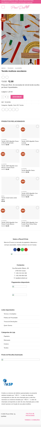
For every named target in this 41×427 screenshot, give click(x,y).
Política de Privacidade (11, 317)
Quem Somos (8, 325)
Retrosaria (7, 340)
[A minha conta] (35, 7)
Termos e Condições (10, 314)
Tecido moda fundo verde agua (9, 198)
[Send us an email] (18, 249)
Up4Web (3, 416)
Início (3, 68)
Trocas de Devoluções (10, 321)
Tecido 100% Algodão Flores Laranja (30, 142)
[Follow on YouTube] (26, 249)
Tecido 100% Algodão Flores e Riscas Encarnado (10, 142)
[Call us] (22, 249)
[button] (3, 6)
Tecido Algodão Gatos (28, 170)
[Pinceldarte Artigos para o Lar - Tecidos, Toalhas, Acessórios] (20, 7)
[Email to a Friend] (13, 109)
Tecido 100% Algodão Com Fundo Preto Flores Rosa (29, 223)
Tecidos (10, 68)
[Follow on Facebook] (15, 249)
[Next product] (3, 77)
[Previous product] (6, 77)
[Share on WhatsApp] (3, 109)
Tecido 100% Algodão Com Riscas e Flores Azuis (9, 166)
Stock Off (16, 105)
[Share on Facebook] (6, 109)
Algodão (18, 68)
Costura (6, 344)
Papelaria (7, 336)
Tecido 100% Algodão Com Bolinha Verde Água (29, 194)
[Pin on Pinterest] (16, 109)
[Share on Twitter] (10, 109)
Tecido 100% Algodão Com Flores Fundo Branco (9, 223)
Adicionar (17, 97)
